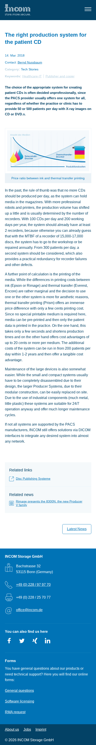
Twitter (22, 640)
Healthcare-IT (32, 76)
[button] (88, 10)
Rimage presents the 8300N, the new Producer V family (49, 503)
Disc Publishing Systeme (33, 478)
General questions (19, 690)
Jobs (27, 729)
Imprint (40, 729)
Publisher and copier (60, 76)
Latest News (77, 529)
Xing (34, 640)
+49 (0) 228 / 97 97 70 (33, 585)
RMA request (15, 712)
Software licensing (19, 701)
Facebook (9, 640)
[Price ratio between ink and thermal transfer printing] (48, 150)
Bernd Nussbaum (30, 62)
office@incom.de (29, 610)
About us (12, 729)
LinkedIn (47, 640)
